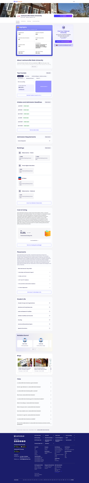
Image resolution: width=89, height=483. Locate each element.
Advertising (27, 76)
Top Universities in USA (38, 457)
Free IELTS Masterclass (59, 449)
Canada (36, 450)
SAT (65, 454)
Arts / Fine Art (21, 78)
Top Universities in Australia (39, 460)
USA (35, 448)
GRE (65, 456)
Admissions (23, 21)
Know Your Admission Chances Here (34, 203)
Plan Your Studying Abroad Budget (34, 245)
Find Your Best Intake (34, 130)
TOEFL (66, 453)
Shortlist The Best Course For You (34, 95)
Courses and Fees (36, 21)
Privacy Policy (37, 473)
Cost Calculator (57, 452)
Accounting (20, 76)
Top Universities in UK (38, 458)
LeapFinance (67, 448)
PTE (65, 455)
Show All (38, 78)
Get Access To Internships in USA (34, 292)
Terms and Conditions (38, 474)
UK (35, 449)
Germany (36, 454)
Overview (18, 21)
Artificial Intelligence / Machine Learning (39, 76)
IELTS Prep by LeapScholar (69, 449)
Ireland (36, 453)
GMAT (66, 457)
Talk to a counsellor (58, 450)
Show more (47, 102)
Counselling (57, 460)
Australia (36, 452)
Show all (48, 73)
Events (56, 456)
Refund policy (37, 475)
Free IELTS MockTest (58, 448)
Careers (46, 449)
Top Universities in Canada (39, 459)
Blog (55, 453)
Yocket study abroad (48, 452)
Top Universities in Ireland (39, 461)
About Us (46, 448)
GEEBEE (46, 453)
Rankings (29, 21)
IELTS (56, 459)
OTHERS (72, 479)
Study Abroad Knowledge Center (59, 455)
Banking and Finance (30, 78)
